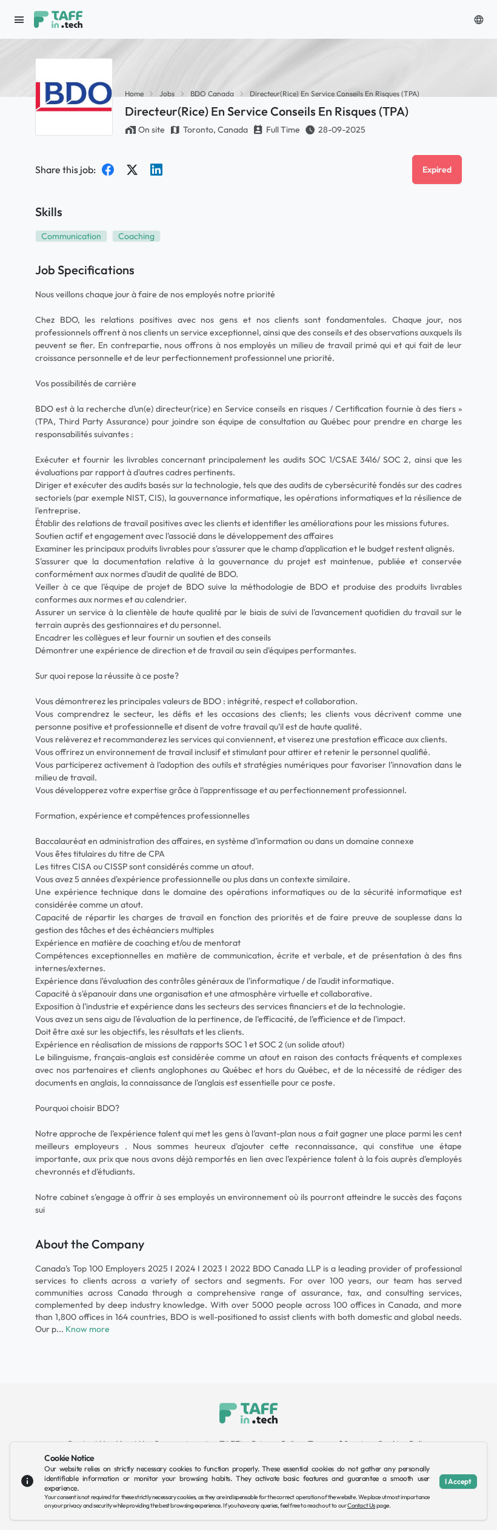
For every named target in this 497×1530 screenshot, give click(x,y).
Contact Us (361, 1505)
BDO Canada (212, 93)
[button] (478, 19)
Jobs (167, 93)
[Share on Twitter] (132, 169)
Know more (87, 1329)
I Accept (458, 1481)
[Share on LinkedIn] (156, 169)
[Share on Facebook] (108, 169)
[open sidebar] (19, 19)
